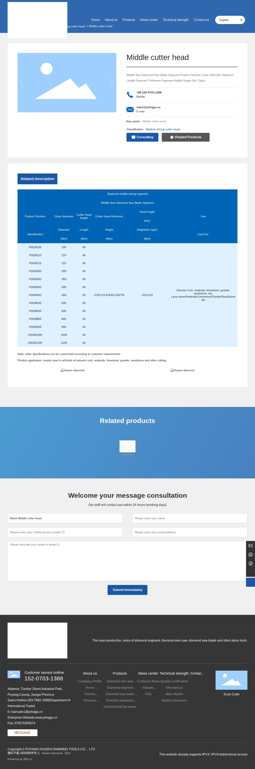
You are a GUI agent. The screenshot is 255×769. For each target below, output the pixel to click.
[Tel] (250, 563)
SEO (67, 753)
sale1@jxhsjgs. (28, 711)
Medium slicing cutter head (163, 129)
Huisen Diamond (52, 753)
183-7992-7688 (38, 700)
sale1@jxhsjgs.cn (148, 107)
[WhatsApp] (250, 554)
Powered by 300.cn (20, 759)
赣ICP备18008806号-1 (24, 753)
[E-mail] (250, 545)
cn (41, 711)
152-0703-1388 (44, 678)
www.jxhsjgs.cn (46, 717)
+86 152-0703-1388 (149, 92)
